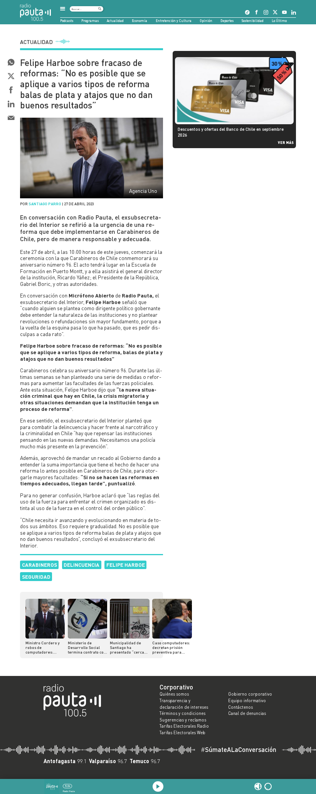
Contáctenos (240, 707)
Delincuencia (81, 564)
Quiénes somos (174, 694)
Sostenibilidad (253, 21)
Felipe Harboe (125, 564)
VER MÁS (286, 142)
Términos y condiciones (182, 713)
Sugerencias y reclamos (183, 720)
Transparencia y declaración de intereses (184, 704)
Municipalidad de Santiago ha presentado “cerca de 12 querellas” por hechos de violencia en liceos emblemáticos (128, 647)
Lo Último (279, 21)
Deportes (227, 21)
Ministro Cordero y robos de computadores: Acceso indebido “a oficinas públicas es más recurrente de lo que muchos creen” (44, 647)
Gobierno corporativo (250, 694)
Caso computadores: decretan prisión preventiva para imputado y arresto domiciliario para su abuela (171, 647)
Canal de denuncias (247, 713)
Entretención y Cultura (174, 21)
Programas (90, 21)
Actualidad (115, 21)
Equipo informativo (247, 700)
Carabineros (39, 564)
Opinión (206, 21)
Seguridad (36, 576)
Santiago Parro (45, 203)
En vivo (67, 786)
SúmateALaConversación (238, 750)
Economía (139, 21)
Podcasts (66, 21)
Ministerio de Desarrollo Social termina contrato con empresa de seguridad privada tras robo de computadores (87, 647)
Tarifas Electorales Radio (184, 726)
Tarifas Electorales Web (182, 732)
